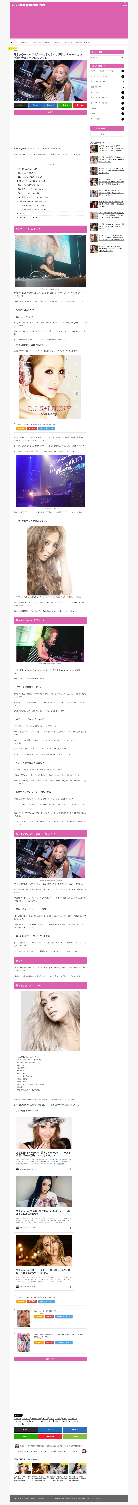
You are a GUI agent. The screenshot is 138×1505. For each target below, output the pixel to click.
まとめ (20, 213)
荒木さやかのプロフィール (28, 217)
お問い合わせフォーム (58, 1498)
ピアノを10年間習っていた (29, 185)
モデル (58, 1418)
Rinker (41, 1313)
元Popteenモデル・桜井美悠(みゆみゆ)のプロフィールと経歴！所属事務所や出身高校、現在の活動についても (111, 238)
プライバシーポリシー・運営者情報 (24, 1498)
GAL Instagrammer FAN (28, 5)
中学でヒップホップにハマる (30, 189)
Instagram (18, 1424)
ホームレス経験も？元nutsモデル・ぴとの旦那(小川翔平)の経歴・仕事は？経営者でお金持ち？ (111, 193)
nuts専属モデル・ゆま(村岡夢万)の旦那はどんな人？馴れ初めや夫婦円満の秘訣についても (111, 171)
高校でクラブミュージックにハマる (33, 197)
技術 (65, 1418)
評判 (52, 1418)
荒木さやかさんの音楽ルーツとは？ (31, 181)
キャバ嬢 (27, 1424)
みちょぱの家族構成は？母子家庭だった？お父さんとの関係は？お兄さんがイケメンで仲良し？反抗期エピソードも (111, 216)
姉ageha (18, 1418)
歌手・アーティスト (99, 103)
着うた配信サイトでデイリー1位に (32, 209)
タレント (95, 119)
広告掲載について (43, 1498)
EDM (64, 1421)
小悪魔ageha (73, 1418)
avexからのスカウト (27, 173)
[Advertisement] (69, 23)
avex (27, 1421)
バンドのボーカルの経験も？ (30, 193)
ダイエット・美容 (98, 81)
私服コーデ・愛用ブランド (102, 71)
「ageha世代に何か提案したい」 (32, 177)
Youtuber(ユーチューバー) (101, 108)
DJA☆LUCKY (37, 1418)
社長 (43, 1421)
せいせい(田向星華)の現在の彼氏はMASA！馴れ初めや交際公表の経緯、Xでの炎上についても (111, 249)
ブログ (58, 1421)
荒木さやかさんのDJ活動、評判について (33, 201)
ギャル (46, 1418)
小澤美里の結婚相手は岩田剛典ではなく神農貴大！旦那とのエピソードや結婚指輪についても (111, 159)
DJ (70, 1421)
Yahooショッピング (46, 428)
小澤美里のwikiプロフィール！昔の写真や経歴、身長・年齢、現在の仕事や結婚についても (111, 226)
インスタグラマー (99, 97)
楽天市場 (32, 428)
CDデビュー (19, 1421)
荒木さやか (19, 1415)
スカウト (50, 1421)
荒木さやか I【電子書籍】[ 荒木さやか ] (48, 1311)
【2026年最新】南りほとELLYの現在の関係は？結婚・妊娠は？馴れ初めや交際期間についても (111, 204)
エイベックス (35, 1421)
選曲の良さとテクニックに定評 (31, 205)
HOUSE (76, 1421)
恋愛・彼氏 (96, 87)
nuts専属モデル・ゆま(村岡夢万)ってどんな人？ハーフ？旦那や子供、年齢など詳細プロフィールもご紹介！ (111, 148)
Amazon (21, 428)
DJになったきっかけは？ (27, 169)
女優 (93, 113)
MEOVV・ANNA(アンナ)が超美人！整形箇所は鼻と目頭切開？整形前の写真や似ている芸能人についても (111, 182)
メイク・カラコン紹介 (100, 76)
